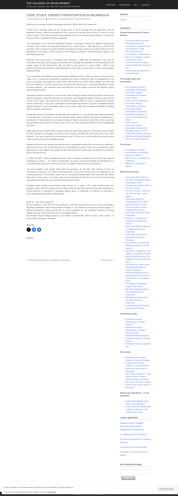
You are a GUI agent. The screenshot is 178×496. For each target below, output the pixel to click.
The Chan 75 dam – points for (138, 191)
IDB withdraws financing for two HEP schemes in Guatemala (137, 300)
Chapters (110, 5)
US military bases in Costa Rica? (133, 434)
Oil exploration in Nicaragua (137, 153)
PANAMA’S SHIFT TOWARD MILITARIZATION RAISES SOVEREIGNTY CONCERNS (132, 426)
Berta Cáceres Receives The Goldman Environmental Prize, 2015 (138, 259)
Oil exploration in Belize (135, 150)
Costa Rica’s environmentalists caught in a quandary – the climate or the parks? (138, 409)
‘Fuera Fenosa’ (132, 122)
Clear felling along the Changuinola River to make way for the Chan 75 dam (137, 201)
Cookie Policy (51, 492)
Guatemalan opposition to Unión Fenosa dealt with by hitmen (137, 117)
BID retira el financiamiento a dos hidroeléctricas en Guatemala (137, 292)
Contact (145, 5)
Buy (136, 5)
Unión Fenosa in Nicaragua (137, 101)
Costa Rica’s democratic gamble (133, 447)
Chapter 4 (52, 19)
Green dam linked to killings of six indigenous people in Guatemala (138, 229)
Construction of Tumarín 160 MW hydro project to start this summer (138, 245)
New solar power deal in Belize (138, 382)
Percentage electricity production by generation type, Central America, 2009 (138, 46)
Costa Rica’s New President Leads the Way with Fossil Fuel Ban (138, 65)
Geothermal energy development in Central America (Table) (135, 330)
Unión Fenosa (131, 98)
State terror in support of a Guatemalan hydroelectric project (136, 221)
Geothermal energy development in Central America (135, 322)
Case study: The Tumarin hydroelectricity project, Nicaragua (136, 237)
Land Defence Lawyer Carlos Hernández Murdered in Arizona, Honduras (138, 267)
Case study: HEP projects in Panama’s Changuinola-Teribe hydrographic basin (138, 180)
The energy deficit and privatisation (74, 19)
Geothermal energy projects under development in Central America (138, 338)
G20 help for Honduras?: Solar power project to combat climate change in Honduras (138, 376)
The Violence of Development (48, 3)
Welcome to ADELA (134, 155)
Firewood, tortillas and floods (137, 41)
